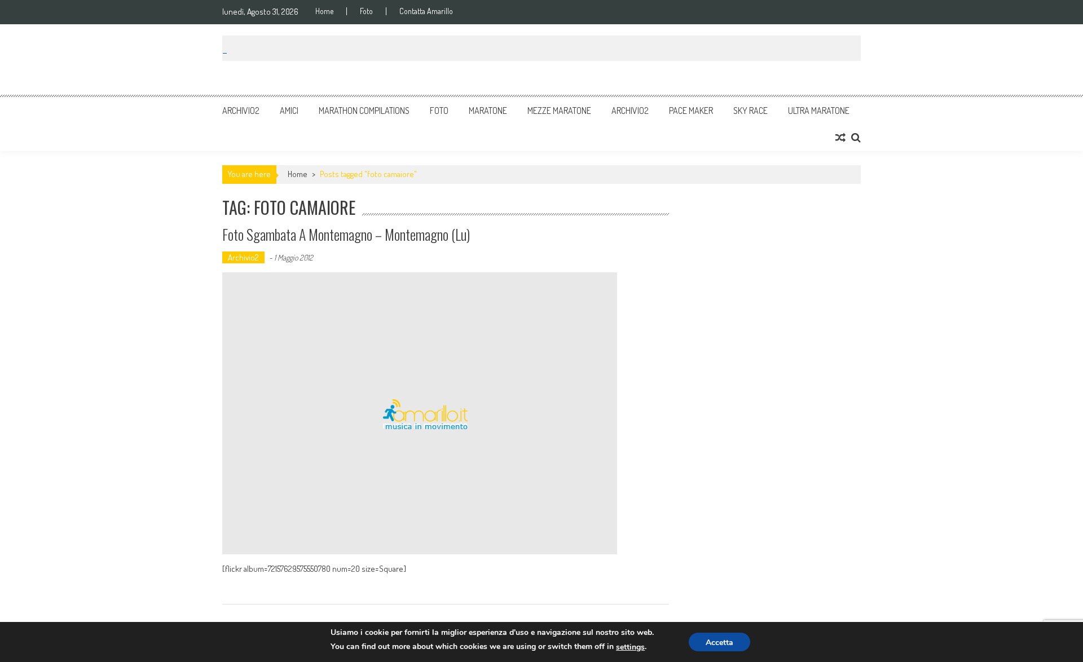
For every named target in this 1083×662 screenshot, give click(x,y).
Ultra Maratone (818, 110)
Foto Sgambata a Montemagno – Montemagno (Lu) (346, 234)
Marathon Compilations (364, 110)
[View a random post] (840, 137)
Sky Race (750, 110)
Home (324, 11)
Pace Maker (691, 110)
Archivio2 (240, 110)
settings (630, 647)
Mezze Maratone (559, 110)
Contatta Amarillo (426, 11)
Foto (366, 11)
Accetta (719, 642)
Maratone (488, 110)
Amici (289, 110)
